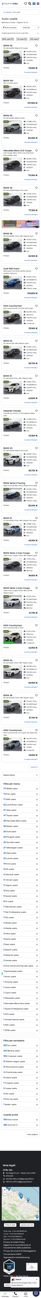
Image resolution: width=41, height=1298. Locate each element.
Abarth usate (10, 949)
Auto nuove (10, 1119)
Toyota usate (10, 815)
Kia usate (9, 890)
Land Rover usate (13, 804)
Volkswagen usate (13, 847)
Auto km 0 (10, 1125)
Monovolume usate (13, 1067)
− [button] (5, 1193)
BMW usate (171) (7, 39)
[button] (5, 1294)
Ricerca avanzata (10, 27)
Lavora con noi (27, 1225)
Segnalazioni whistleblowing (16, 1257)
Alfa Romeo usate (12, 907)
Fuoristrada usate (13, 1072)
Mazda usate (10, 928)
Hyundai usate (11, 842)
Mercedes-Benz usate (14, 821)
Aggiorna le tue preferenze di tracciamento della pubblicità (17, 1246)
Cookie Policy (18, 1242)
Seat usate (9, 944)
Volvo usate (9, 933)
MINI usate (9, 799)
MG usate (8, 917)
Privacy (6, 1242)
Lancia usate (10, 858)
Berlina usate (11, 1050)
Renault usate (11, 874)
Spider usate (9, 1104)
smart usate (9, 976)
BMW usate (10, 788)
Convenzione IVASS (12, 1254)
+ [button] (5, 1189)
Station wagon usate (14, 1061)
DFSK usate (9, 1030)
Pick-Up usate (10, 1099)
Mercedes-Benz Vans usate (16, 1003)
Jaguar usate (10, 885)
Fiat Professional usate (14, 912)
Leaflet (37, 1219)
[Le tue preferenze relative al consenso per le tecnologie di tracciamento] (2, 973)
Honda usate (10, 960)
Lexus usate (9, 987)
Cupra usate (9, 992)
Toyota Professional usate (15, 1009)
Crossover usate (12, 1056)
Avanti (34, 767)
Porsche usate (10, 982)
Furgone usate (11, 1083)
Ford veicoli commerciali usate (18, 966)
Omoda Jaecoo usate (13, 1019)
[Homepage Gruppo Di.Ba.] (10, 3)
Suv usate (9, 1045)
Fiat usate (9, 794)
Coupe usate (10, 1088)
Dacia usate (9, 939)
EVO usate (8, 1014)
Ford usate (9, 864)
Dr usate (8, 901)
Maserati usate (11, 955)
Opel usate (9, 853)
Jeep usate (9, 810)
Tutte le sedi (10, 1225)
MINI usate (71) (35, 39)
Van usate (8, 1093)
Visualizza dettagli (30, 72)
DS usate (8, 869)
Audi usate (9, 831)
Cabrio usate (10, 1077)
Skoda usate (10, 923)
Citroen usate (10, 880)
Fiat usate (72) (22, 39)
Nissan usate (10, 826)
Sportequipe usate (12, 971)
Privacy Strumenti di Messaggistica (19, 1251)
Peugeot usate (11, 837)
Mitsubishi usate (11, 998)
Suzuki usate (10, 896)
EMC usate (9, 1025)
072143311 (9, 1176)
